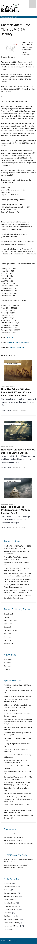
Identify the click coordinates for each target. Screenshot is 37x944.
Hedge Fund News (10, 903)
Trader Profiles (8, 929)
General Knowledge (17, 347)
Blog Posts (7, 883)
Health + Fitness (9, 900)
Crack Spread (8, 614)
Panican (6, 617)
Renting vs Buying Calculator (13, 840)
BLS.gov (10, 338)
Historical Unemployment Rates (18, 342)
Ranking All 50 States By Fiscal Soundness (17, 793)
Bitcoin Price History (10, 710)
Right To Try (8, 624)
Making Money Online (11, 909)
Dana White (7, 666)
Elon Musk (7, 669)
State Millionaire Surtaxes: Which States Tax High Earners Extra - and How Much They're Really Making (18, 722)
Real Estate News (9, 916)
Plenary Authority (9, 643)
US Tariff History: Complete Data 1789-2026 (18, 696)
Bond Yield (7, 633)
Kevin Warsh (8, 659)
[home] (10, 8)
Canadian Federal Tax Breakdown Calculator (18, 844)
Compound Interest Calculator (13, 837)
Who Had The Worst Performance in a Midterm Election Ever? (15, 510)
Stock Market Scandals (11, 922)
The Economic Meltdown (12, 926)
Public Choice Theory (10, 620)
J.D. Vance (7, 663)
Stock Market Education (11, 919)
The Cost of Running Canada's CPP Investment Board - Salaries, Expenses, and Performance (18, 799)
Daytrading (7, 890)
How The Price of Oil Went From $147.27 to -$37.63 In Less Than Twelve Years (16, 392)
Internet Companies (10, 906)
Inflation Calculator (10, 834)
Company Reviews (10, 886)
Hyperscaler (8, 637)
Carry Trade (8, 640)
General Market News (11, 896)
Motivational (8, 913)
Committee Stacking (10, 630)
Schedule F (7, 627)
